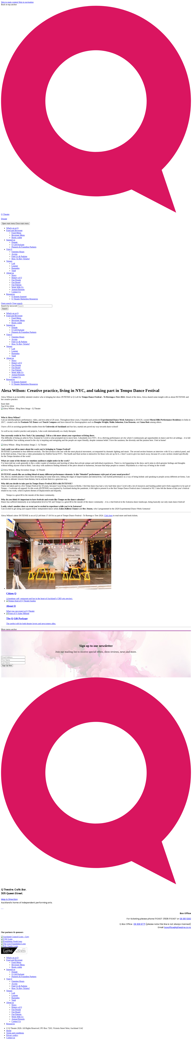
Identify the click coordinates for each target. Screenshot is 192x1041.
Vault (13, 270)
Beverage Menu (18, 235)
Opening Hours (17, 252)
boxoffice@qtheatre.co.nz (177, 927)
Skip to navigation (26, 2)
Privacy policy (12, 1035)
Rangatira (15, 268)
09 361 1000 (185, 918)
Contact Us (16, 292)
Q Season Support (19, 296)
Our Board (15, 282)
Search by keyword (9, 306)
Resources (10, 294)
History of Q (16, 278)
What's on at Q (12, 228)
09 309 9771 (139, 924)
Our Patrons (16, 285)
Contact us (10, 1038)
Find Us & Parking (19, 256)
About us (10, 273)
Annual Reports (18, 289)
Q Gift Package (17, 244)
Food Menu (16, 233)
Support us (10, 240)
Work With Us (17, 287)
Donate (4, 219)
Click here (108, 515)
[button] (11, 303)
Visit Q (9, 249)
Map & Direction (9, 899)
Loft (13, 263)
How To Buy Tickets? (20, 259)
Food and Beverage (14, 230)
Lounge (14, 266)
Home (8, 1030)
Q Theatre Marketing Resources (24, 299)
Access (14, 254)
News (13, 275)
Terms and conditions (15, 1033)
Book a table (16, 237)
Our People (16, 280)
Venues (9, 261)
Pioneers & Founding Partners (23, 247)
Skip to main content (10, 2)
